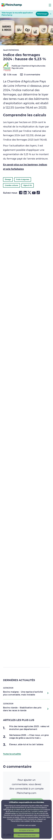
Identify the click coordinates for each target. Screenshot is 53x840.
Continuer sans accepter (26, 825)
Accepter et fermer (26, 830)
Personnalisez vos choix (26, 836)
